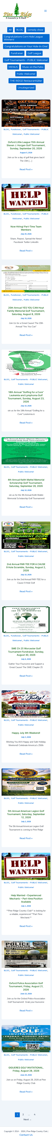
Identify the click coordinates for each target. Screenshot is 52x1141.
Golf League (34, 53)
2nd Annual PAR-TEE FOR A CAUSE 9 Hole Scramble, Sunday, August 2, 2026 (26, 567)
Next (27, 1119)
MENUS (13, 67)
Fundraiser (17, 53)
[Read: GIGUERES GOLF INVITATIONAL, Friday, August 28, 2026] (26, 1038)
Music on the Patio (32, 67)
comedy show (35, 29)
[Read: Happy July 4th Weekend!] (26, 703)
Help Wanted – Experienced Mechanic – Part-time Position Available (26, 898)
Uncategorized (26, 87)
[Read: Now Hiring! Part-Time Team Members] (26, 197)
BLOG (19, 29)
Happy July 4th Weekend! (26, 732)
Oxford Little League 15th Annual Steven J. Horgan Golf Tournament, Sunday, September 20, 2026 (26, 145)
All (10, 29)
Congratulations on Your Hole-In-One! (26, 46)
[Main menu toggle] (45, 10)
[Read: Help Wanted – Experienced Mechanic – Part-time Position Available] (26, 866)
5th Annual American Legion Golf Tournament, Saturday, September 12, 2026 (26, 814)
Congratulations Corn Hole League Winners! (23, 38)
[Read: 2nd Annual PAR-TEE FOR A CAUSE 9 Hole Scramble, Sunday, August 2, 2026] (26, 535)
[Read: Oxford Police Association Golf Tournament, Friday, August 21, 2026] (26, 954)
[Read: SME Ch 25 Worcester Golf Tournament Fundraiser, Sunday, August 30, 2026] (26, 619)
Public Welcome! (26, 73)
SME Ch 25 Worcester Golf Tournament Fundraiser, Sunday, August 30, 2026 (26, 651)
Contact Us (26, 1134)
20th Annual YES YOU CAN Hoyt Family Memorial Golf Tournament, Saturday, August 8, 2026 (26, 310)
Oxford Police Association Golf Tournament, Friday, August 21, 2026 (26, 986)
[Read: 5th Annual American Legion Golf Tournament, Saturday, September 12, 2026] (26, 781)
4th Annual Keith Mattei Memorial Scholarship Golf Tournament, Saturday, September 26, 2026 (26, 482)
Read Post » (26, 169)
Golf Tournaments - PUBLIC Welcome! (26, 60)
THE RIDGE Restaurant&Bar (26, 80)
